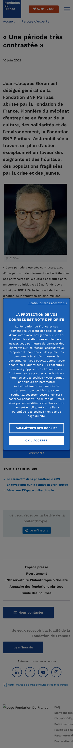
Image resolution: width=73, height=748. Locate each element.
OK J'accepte (36, 440)
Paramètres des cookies (36, 427)
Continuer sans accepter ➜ (47, 302)
